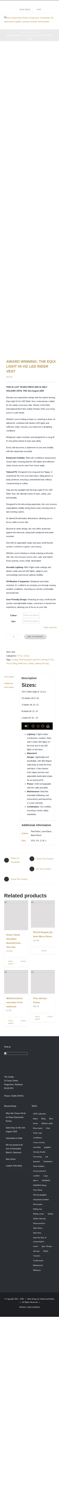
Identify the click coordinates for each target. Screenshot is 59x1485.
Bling (43, 1119)
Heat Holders (38, 1166)
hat (46, 1157)
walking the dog (42, 663)
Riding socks (38, 1214)
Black (35, 1119)
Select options (11, 962)
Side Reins (37, 1228)
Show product (39, 1223)
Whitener (37, 1270)
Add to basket (35, 637)
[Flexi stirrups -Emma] (43, 982)
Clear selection (50, 627)
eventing (36, 1147)
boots (35, 1123)
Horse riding (11, 663)
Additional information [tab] (9, 685)
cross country (39, 1142)
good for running (40, 659)
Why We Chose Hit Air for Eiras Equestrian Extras (16, 1117)
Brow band (37, 1128)
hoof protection (39, 1171)
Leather (36, 1176)
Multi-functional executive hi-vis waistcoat (14, 1002)
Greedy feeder (39, 1152)
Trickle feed (38, 1261)
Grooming (37, 1157)
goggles (47, 1147)
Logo (45, 1176)
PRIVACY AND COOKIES (29, 1307)
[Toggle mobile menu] (54, 25)
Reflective (22, 663)
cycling (15, 659)
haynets (36, 1161)
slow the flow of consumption (39, 1240)
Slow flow (37, 1233)
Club (48, 1128)
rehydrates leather (41, 1200)
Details (23, 961)
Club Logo (37, 1133)
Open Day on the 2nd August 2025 (15, 1129)
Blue (51, 1119)
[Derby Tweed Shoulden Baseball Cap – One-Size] (16, 915)
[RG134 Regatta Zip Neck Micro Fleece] (43, 914)
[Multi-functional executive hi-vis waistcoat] (16, 982)
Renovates (37, 1204)
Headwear (47, 1161)
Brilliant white (47, 1123)
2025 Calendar (39, 1114)
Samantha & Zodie (14, 1138)
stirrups (36, 1251)
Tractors (36, 1256)
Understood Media (47, 1299)
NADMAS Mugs (40, 1185)
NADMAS (46, 1181)
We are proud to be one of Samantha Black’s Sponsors (14, 1149)
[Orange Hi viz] (29, 200)
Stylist (45, 1251)
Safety (31, 663)
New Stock (11, 1159)
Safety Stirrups (39, 1219)
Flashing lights (25, 659)
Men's (35, 1181)
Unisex (26, 656)
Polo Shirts (37, 1190)
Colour (13, 615)
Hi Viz (19, 656)
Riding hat (37, 1209)
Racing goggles (40, 1195)
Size (13, 621)
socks (35, 1246)
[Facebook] (32, 1281)
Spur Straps (47, 1246)
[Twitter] (36, 1281)
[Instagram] (40, 1281)
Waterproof (38, 1265)
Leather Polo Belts (14, 1166)
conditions (37, 1138)
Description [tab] (9, 677)
